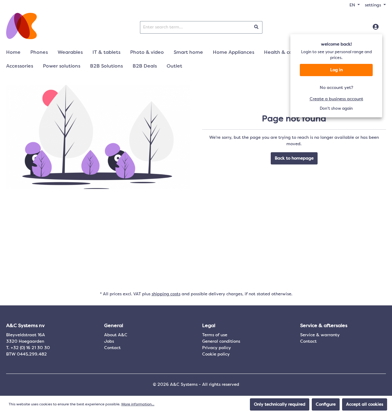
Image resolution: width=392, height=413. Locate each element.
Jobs (109, 341)
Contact (112, 348)
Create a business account (336, 99)
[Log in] (375, 27)
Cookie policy (216, 354)
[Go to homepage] (21, 26)
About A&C (115, 335)
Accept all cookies (364, 404)
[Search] (256, 27)
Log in (336, 70)
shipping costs (166, 294)
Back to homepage (294, 158)
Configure (326, 404)
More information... (137, 404)
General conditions (221, 341)
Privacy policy (216, 348)
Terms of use (214, 335)
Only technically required (279, 404)
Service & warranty (320, 335)
